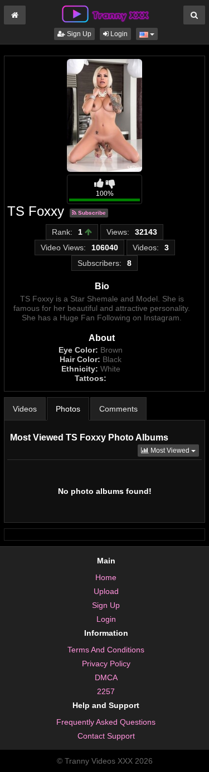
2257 (106, 691)
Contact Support (106, 735)
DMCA (106, 677)
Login (118, 34)
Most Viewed (174, 450)
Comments (118, 408)
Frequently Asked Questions (105, 721)
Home (105, 577)
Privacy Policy (106, 663)
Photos (68, 408)
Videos (25, 408)
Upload (106, 591)
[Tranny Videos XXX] (104, 13)
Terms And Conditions (105, 649)
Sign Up (78, 34)
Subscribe (91, 213)
